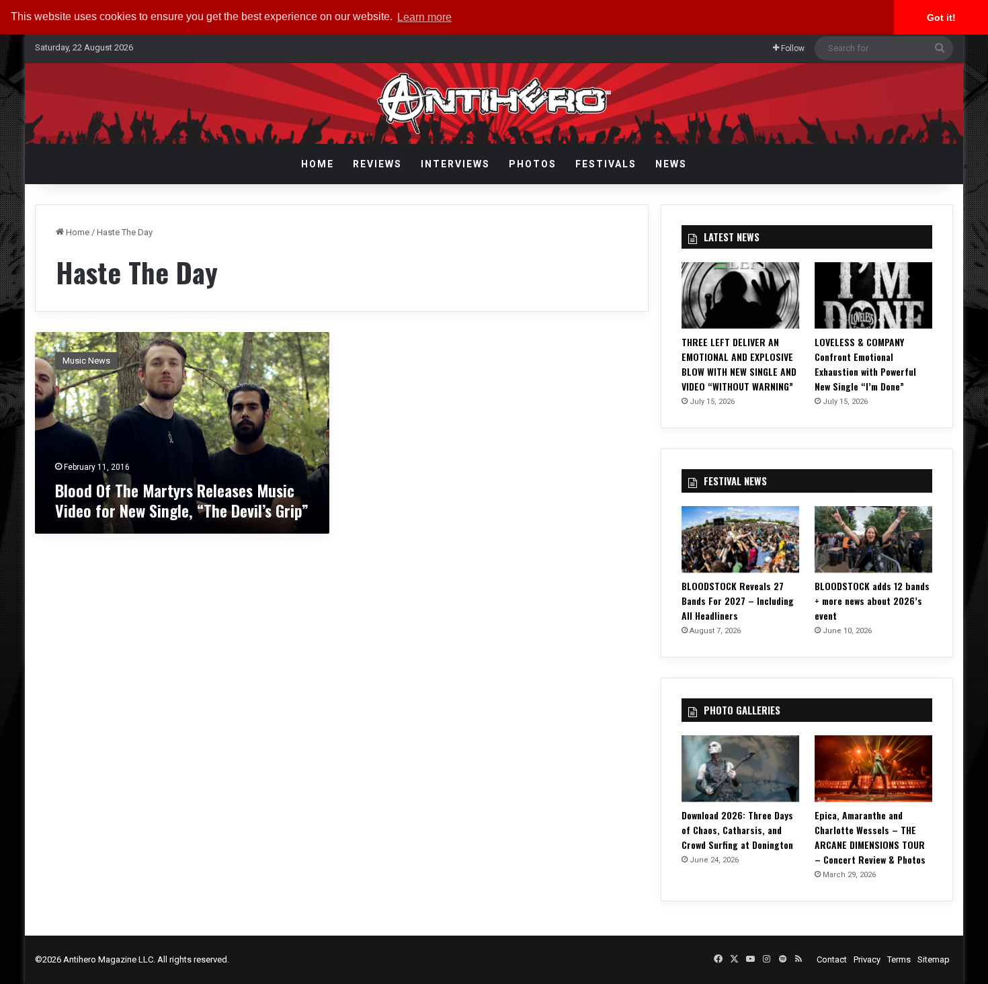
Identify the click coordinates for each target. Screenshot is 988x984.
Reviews (377, 164)
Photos (533, 164)
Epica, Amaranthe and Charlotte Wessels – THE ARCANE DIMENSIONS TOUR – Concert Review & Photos (870, 837)
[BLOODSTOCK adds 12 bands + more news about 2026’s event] (874, 539)
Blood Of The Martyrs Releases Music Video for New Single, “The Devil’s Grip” (181, 500)
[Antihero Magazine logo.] (494, 103)
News (671, 164)
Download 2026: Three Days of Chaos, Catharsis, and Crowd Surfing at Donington (737, 830)
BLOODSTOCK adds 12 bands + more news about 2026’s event (872, 600)
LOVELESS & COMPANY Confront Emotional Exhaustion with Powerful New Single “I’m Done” (865, 364)
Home (317, 164)
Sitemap (933, 959)
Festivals (605, 164)
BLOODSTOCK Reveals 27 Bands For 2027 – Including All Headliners (738, 600)
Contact (832, 959)
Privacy (867, 959)
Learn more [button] (424, 17)
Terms (899, 959)
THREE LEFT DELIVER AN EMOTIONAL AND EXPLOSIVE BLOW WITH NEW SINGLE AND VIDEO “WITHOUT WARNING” (739, 364)
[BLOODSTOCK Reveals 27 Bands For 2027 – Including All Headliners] (741, 539)
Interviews (455, 164)
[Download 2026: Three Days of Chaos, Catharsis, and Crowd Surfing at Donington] (741, 768)
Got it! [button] (941, 17)
